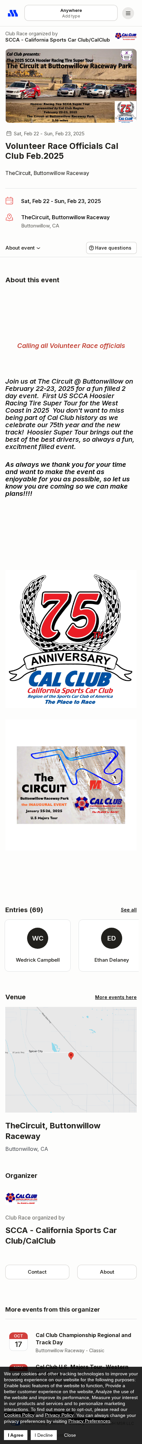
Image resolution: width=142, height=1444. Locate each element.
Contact (37, 1272)
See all (129, 909)
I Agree (15, 1435)
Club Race (16, 33)
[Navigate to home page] (13, 13)
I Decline (44, 1435)
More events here (116, 997)
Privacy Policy (59, 1415)
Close (70, 1435)
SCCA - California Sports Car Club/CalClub (57, 40)
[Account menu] (128, 13)
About (107, 1272)
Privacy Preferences (89, 1421)
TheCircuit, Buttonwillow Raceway (47, 173)
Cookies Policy (19, 1415)
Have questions (113, 248)
